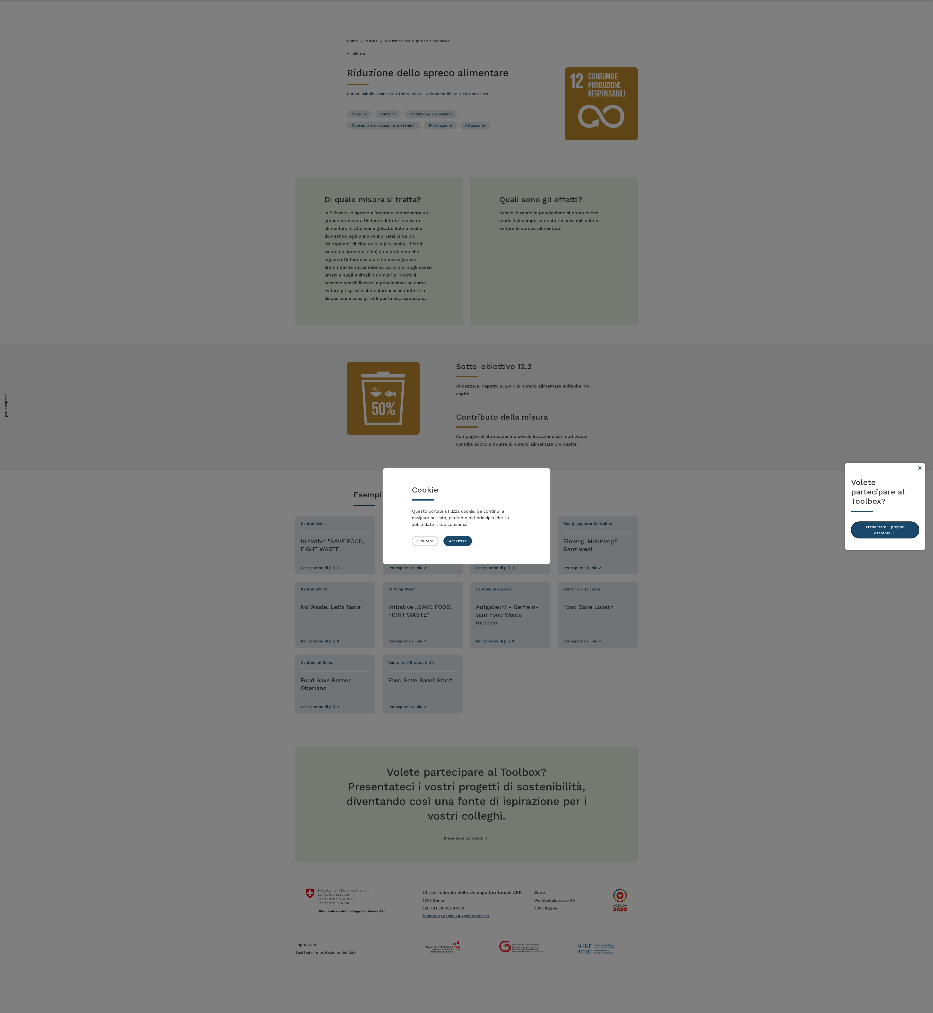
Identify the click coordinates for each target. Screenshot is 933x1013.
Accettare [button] (458, 541)
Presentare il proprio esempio (885, 530)
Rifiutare (425, 541)
